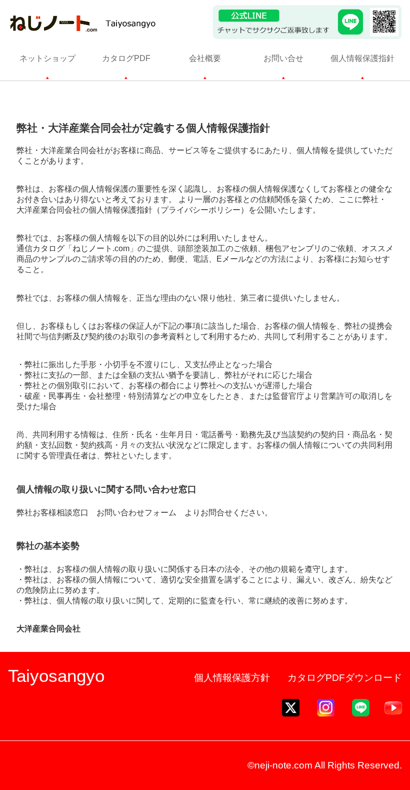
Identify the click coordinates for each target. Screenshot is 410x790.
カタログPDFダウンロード (345, 677)
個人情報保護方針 (232, 677)
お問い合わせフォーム (136, 512)
